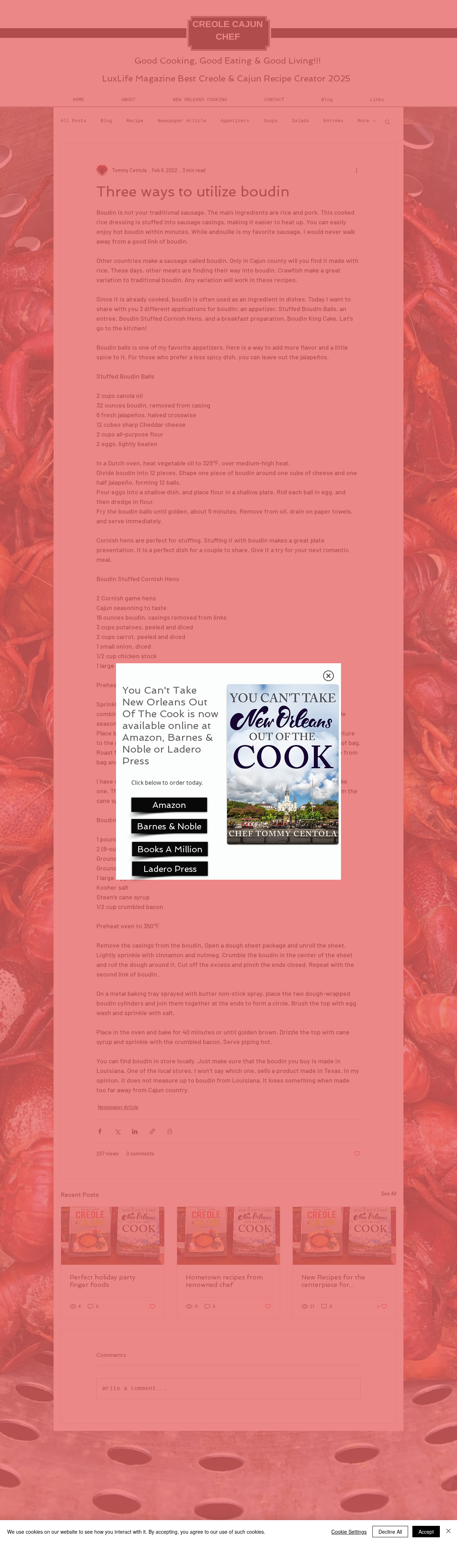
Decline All (390, 1531)
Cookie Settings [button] (349, 1531)
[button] (328, 675)
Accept (426, 1531)
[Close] (448, 1531)
